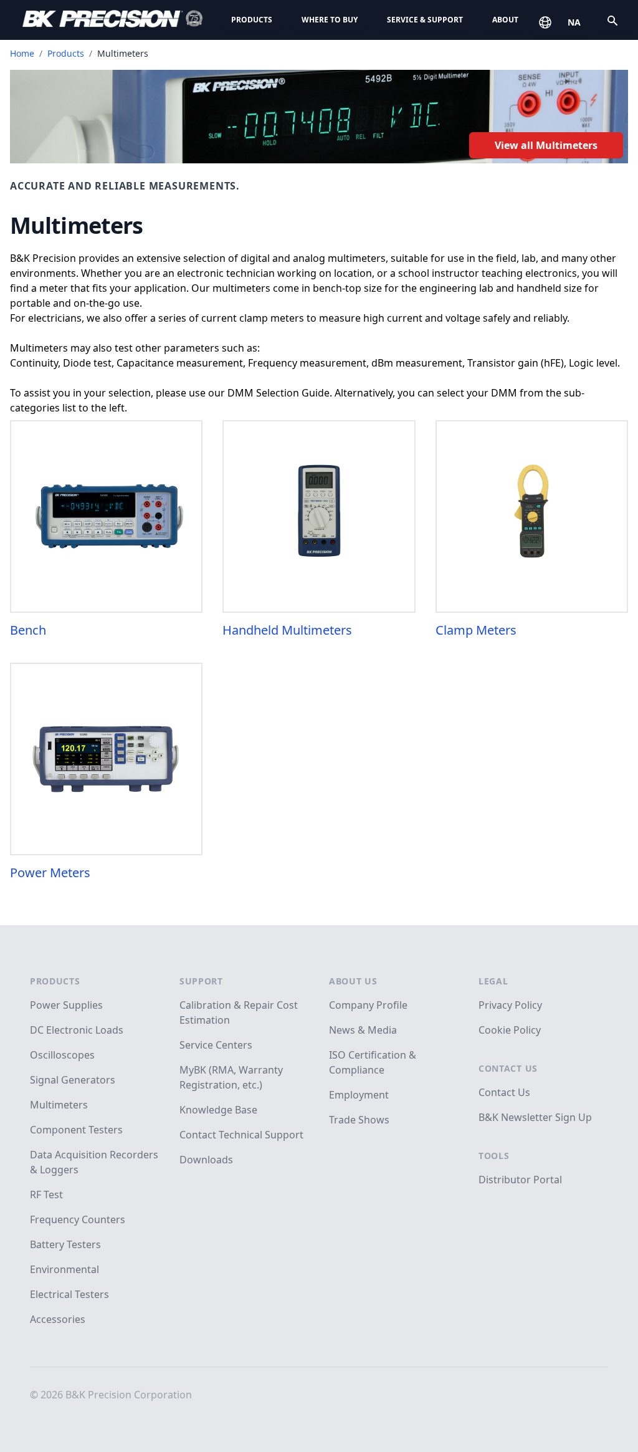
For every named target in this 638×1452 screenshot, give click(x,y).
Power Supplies (66, 1005)
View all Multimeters (546, 145)
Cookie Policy (509, 1030)
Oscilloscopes (62, 1055)
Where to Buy (330, 19)
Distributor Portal (520, 1179)
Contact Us (508, 1068)
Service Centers (215, 1045)
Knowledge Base (218, 1110)
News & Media (363, 1030)
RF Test (46, 1194)
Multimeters (59, 1105)
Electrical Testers (69, 1294)
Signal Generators (72, 1080)
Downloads (206, 1159)
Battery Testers (65, 1244)
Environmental (64, 1269)
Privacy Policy (510, 1005)
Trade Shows (359, 1120)
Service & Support (425, 19)
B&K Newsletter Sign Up (535, 1117)
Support (201, 981)
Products (251, 19)
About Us (353, 981)
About (505, 19)
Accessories (57, 1319)
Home (22, 53)
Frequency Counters (77, 1219)
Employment (359, 1095)
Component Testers (76, 1130)
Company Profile (368, 1005)
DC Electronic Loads (76, 1030)
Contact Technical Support (241, 1135)
